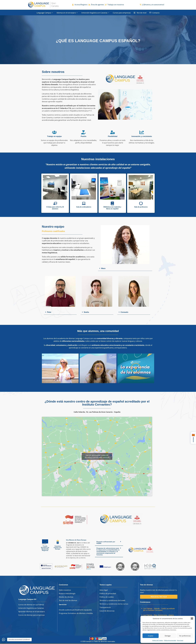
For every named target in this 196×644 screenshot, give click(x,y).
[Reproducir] (60, 368)
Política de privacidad (170, 640)
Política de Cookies (157, 640)
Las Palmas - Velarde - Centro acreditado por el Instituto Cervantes (159, 609)
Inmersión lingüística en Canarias (94, 13)
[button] (192, 618)
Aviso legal (180, 640)
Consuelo (124, 312)
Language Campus (44, 13)
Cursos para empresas (122, 13)
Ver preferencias (185, 636)
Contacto (155, 13)
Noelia (86, 312)
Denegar (168, 636)
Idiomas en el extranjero (66, 13)
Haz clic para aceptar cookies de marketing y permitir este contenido (97, 456)
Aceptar (150, 636)
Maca (103, 268)
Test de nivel (141, 13)
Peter (49, 312)
